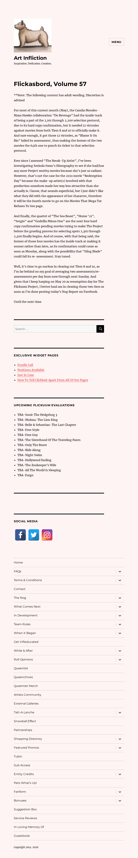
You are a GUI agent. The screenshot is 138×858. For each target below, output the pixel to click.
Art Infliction (30, 58)
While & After (23, 650)
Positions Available (30, 370)
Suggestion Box (25, 809)
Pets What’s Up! (25, 783)
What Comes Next (27, 606)
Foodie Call (25, 365)
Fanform (20, 791)
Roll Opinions (23, 659)
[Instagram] (47, 535)
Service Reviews (25, 818)
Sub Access (22, 765)
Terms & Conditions (28, 580)
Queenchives (23, 677)
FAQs (17, 571)
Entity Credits (24, 774)
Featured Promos (26, 747)
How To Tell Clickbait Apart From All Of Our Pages (52, 380)
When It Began (25, 633)
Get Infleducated (26, 642)
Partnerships (23, 730)
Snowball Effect (25, 721)
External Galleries (26, 703)
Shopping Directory (28, 739)
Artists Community (27, 694)
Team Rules (22, 624)
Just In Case (25, 375)
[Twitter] (34, 535)
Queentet (21, 668)
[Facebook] (20, 535)
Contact (20, 589)
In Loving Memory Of (29, 827)
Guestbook (22, 835)
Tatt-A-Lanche (24, 712)
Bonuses (20, 800)
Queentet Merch (26, 686)
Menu (116, 42)
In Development (26, 615)
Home (18, 562)
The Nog (20, 597)
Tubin (18, 756)
